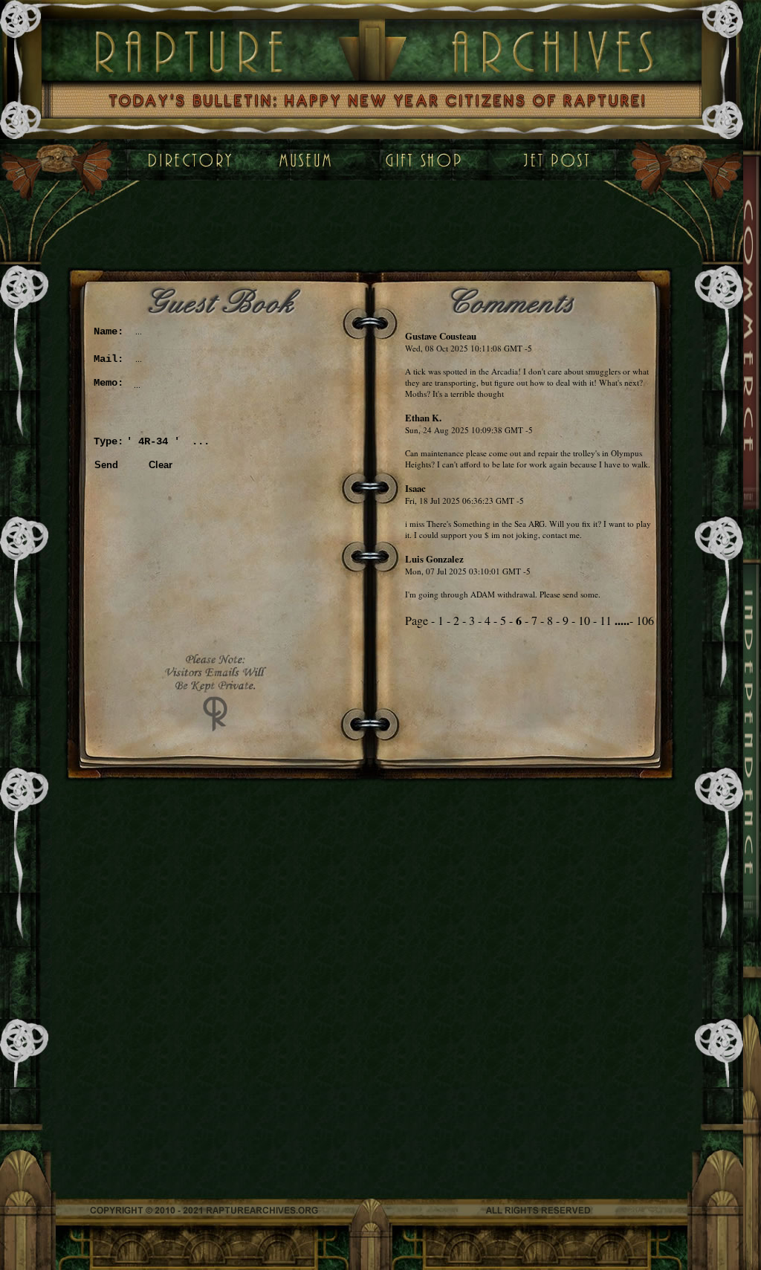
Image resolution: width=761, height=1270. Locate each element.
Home (189, 160)
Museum (290, 160)
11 (606, 620)
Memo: (108, 383)
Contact (556, 160)
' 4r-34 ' (153, 441)
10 (584, 620)
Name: (108, 331)
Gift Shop (427, 160)
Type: (108, 441)
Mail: (108, 359)
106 (645, 620)
